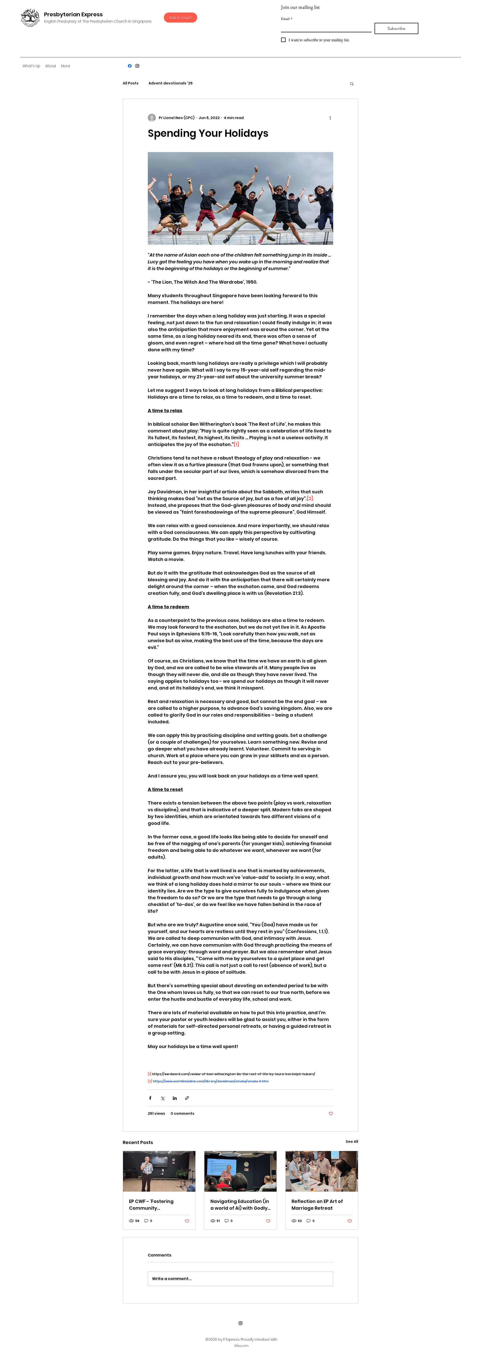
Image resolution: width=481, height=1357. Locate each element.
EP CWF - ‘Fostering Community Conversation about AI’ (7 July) (159, 1204)
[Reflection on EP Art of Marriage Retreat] (322, 1171)
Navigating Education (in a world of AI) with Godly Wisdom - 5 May (239, 1204)
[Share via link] (187, 1098)
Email (286, 19)
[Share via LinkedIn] (174, 1098)
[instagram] (137, 65)
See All (352, 1141)
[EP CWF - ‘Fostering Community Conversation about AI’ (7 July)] (159, 1171)
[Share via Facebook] (150, 1098)
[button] (351, 83)
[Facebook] (129, 65)
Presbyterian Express (73, 14)
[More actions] (330, 118)
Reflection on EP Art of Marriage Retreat (317, 1204)
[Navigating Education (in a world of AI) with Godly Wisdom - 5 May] (240, 1171)
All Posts (131, 83)
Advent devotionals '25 (171, 83)
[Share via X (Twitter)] (162, 1098)
